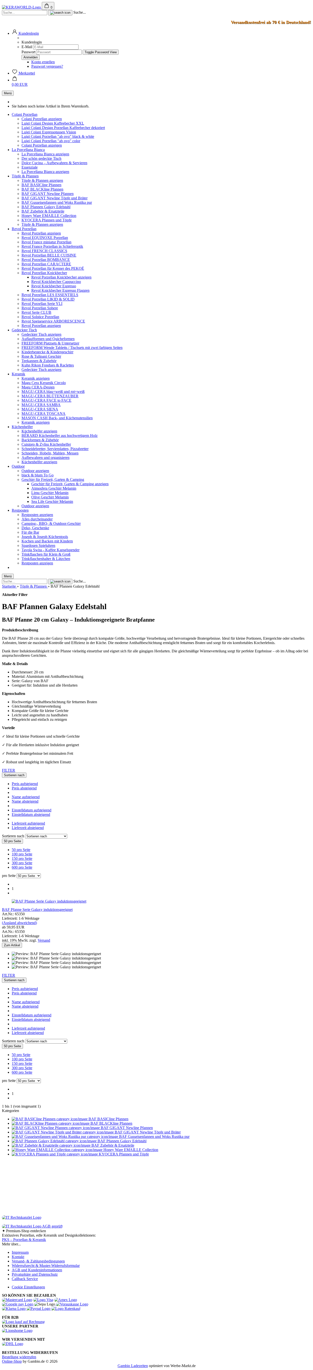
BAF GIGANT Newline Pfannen (48, 194)
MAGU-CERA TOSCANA (44, 413)
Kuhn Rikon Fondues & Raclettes (48, 365)
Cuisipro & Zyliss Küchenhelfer (46, 444)
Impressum (20, 1252)
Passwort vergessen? (47, 66)
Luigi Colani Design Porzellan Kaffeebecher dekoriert (63, 128)
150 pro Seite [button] (22, 858)
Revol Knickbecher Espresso (53, 286)
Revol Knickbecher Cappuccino (56, 282)
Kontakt (18, 1257)
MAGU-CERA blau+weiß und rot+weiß (53, 391)
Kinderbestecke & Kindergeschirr (47, 352)
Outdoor (18, 466)
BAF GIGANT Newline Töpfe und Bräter (55, 198)
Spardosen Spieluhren (38, 545)
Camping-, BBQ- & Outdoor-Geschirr (51, 523)
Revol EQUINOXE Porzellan (45, 238)
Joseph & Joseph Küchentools (45, 537)
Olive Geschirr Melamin (50, 497)
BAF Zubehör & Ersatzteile (43, 211)
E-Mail (27, 47)
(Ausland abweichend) (19, 923)
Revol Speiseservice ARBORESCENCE (53, 321)
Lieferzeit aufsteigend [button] (28, 823)
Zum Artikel (12, 945)
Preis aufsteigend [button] (25, 784)
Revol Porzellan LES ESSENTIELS (50, 295)
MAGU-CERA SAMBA (41, 405)
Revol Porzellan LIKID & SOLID (48, 299)
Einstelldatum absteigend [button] (31, 814)
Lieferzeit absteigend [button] (28, 828)
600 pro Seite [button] (22, 867)
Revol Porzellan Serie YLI (42, 304)
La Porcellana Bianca (28, 150)
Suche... (79, 12)
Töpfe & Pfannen (25, 176)
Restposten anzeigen (37, 515)
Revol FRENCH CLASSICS (44, 251)
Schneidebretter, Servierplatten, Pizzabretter (55, 449)
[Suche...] (60, 12)
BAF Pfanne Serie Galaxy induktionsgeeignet (37, 909)
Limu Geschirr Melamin (49, 493)
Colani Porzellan (24, 114)
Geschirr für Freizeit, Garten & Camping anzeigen (70, 484)
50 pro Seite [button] (21, 850)
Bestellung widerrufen (19, 1357)
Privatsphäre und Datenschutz (35, 1274)
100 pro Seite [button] (22, 854)
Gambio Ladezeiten (133, 1366)
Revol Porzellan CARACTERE (46, 264)
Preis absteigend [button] (24, 788)
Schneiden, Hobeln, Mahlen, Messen (50, 453)
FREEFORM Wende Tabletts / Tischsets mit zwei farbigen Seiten (72, 347)
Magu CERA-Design (38, 387)
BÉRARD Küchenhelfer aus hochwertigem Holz (60, 435)
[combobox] (14, 775)
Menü (8, 93)
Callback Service (25, 1279)
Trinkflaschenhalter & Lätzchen (46, 559)
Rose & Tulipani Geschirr (41, 356)
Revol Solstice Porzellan (40, 317)
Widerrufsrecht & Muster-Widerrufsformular (46, 1265)
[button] (25, 33)
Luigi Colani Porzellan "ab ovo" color (51, 141)
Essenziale (30, 167)
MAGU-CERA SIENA (40, 409)
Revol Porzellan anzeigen (41, 233)
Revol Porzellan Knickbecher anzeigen (61, 277)
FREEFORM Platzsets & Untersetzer (50, 343)
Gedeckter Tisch (24, 330)
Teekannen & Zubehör (39, 361)
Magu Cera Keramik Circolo (44, 383)
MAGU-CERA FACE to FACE (46, 400)
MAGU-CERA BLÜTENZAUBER (50, 396)
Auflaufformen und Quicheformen (48, 339)
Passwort (28, 52)
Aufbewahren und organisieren (45, 457)
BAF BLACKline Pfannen (42, 189)
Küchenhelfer (22, 427)
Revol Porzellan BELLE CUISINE (49, 255)
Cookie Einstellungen (28, 1287)
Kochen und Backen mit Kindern (47, 541)
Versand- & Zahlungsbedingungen (38, 1261)
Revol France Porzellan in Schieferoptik (52, 246)
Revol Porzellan (24, 229)
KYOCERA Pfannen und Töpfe (47, 220)
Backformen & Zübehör (40, 440)
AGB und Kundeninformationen (37, 1270)
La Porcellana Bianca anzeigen (45, 154)
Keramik (18, 374)
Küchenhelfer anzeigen (39, 431)
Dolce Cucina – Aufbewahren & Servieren (54, 163)
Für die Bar (30, 532)
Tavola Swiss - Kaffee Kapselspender (50, 550)
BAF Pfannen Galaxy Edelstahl (46, 207)
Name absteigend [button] (25, 801)
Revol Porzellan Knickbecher (44, 273)
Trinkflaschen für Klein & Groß (46, 554)
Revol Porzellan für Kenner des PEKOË (53, 268)
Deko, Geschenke (35, 528)
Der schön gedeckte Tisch (41, 158)
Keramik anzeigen (36, 378)
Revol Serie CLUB (36, 312)
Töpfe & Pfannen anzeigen (42, 180)
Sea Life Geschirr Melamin (52, 501)
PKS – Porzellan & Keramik (24, 1240)
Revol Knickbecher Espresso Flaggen (60, 290)
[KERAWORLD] (22, 7)
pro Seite (9, 876)
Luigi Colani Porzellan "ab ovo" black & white (58, 136)
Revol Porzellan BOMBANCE (46, 260)
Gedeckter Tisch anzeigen (41, 334)
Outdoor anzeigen (35, 471)
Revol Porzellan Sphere (40, 308)
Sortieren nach (13, 836)
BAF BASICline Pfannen (41, 185)
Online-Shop (12, 1361)
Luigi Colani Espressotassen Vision (49, 132)
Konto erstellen (43, 62)
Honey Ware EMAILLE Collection (49, 216)
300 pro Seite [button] (22, 863)
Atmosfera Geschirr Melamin (53, 488)
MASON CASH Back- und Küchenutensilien (57, 418)
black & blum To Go (38, 475)
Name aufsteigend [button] (26, 797)
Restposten (20, 510)
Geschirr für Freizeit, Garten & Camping (53, 479)
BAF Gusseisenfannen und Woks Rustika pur (57, 202)
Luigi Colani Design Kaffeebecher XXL (53, 123)
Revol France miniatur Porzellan (46, 242)
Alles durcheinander (37, 519)
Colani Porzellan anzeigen (42, 119)
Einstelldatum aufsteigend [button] (31, 810)
